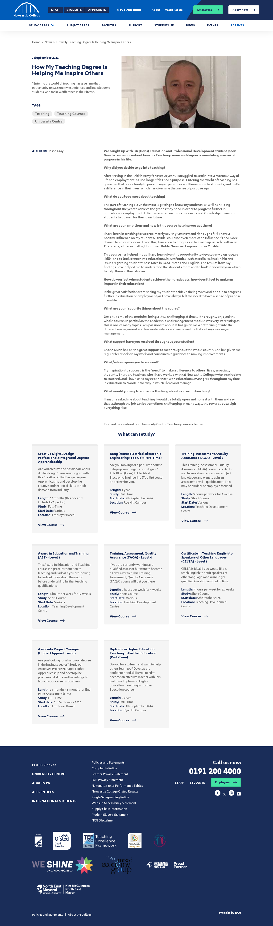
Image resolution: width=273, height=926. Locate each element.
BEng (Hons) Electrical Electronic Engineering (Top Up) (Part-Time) (136, 456)
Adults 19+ (41, 783)
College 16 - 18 (44, 765)
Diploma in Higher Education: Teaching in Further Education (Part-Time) (133, 653)
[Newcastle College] (218, 794)
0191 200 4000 (129, 10)
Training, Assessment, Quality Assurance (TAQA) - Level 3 (204, 456)
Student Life (164, 25)
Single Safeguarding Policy (110, 797)
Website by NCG (230, 912)
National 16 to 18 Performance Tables (117, 786)
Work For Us (173, 10)
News (190, 25)
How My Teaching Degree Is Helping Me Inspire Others (93, 42)
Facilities (109, 25)
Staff (55, 10)
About (155, 10)
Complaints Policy (104, 768)
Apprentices (43, 792)
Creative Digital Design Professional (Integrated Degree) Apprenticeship (63, 458)
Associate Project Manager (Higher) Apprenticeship (58, 651)
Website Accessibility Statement (114, 803)
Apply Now (240, 10)
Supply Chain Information (109, 809)
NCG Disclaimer (103, 820)
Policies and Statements (108, 762)
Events (212, 25)
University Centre (48, 121)
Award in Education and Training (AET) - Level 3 (63, 555)
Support (135, 25)
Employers (204, 10)
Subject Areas (78, 25)
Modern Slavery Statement (110, 814)
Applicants (97, 10)
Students (74, 10)
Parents (237, 25)
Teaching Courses (71, 113)
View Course (48, 525)
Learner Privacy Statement (110, 774)
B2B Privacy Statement (107, 780)
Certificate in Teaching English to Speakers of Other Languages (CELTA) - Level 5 (207, 557)
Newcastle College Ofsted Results (115, 791)
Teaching (42, 113)
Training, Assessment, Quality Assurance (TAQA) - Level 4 (133, 555)
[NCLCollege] (225, 794)
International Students (54, 801)
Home (36, 42)
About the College (80, 914)
